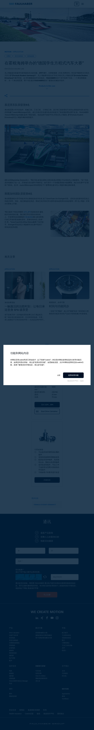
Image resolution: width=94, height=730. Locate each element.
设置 (58, 375)
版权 (82, 381)
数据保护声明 (73, 381)
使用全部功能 (73, 375)
